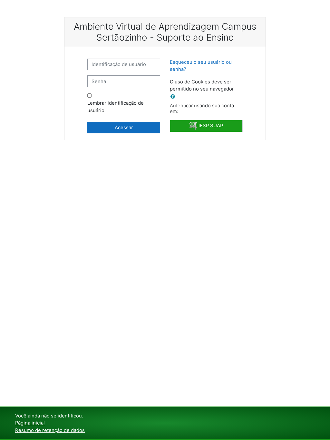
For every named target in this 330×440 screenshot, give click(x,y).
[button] (174, 96)
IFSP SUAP (210, 126)
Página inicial (30, 423)
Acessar (124, 127)
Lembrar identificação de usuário (115, 106)
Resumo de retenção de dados (50, 430)
